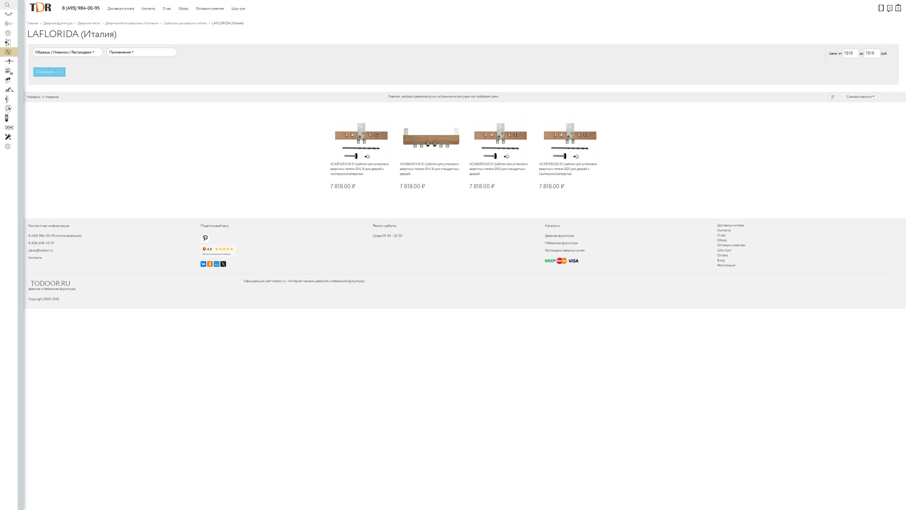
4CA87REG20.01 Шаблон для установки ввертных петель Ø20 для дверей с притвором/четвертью (568, 169)
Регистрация (726, 265)
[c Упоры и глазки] (9, 71)
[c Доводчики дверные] (9, 89)
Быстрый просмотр (369, 110)
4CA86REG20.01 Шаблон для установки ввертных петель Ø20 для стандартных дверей (499, 169)
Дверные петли (89, 23)
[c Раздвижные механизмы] (9, 61)
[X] (223, 264)
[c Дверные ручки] (9, 23)
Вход (721, 260)
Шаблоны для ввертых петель (185, 23)
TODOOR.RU (50, 284)
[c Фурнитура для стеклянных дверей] (9, 108)
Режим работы (384, 226)
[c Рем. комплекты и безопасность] (9, 137)
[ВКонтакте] (203, 264)
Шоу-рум (238, 8)
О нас (167, 8)
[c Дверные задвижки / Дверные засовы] (9, 127)
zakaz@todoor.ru (40, 250)
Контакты (148, 8)
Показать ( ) (49, 71)
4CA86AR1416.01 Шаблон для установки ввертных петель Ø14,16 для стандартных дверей (429, 169)
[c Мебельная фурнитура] (9, 14)
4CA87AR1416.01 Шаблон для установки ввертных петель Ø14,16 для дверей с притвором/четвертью (359, 169)
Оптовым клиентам (210, 8)
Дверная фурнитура (57, 23)
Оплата (722, 255)
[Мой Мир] (216, 264)
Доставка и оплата (121, 8)
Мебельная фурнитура (561, 243)
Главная (32, 23)
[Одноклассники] (210, 264)
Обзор (183, 8)
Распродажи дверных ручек (565, 250)
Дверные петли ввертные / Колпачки (132, 23)
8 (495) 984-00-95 (81, 8)
